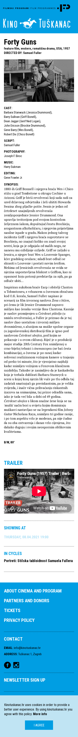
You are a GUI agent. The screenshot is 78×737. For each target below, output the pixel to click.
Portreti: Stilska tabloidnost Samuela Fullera (38, 561)
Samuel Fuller (32, 53)
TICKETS (12, 610)
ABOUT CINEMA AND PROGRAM (33, 591)
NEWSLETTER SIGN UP (24, 680)
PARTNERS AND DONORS (26, 600)
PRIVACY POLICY (19, 620)
